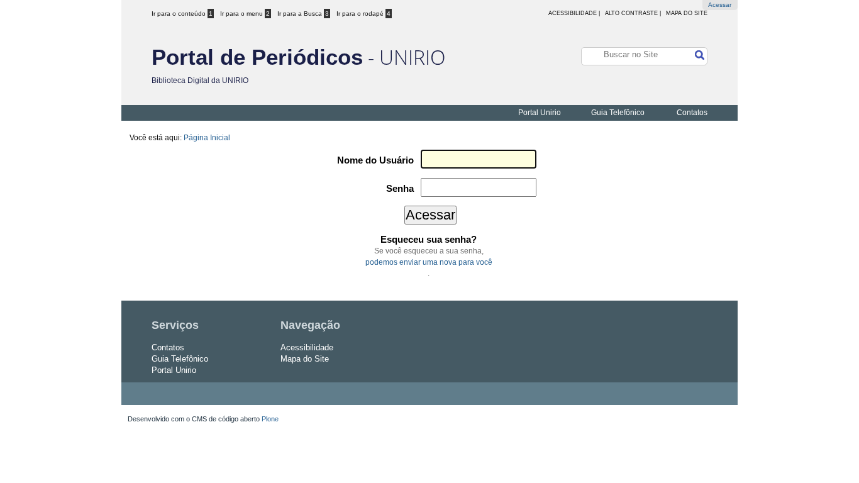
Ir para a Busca (303, 13)
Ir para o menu (245, 13)
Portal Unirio (539, 112)
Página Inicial (207, 137)
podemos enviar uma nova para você (428, 262)
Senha (400, 189)
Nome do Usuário (375, 160)
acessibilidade (572, 13)
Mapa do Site (686, 13)
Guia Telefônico (618, 112)
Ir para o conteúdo (182, 13)
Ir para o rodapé (363, 13)
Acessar (719, 4)
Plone (270, 419)
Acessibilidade (306, 347)
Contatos (692, 112)
